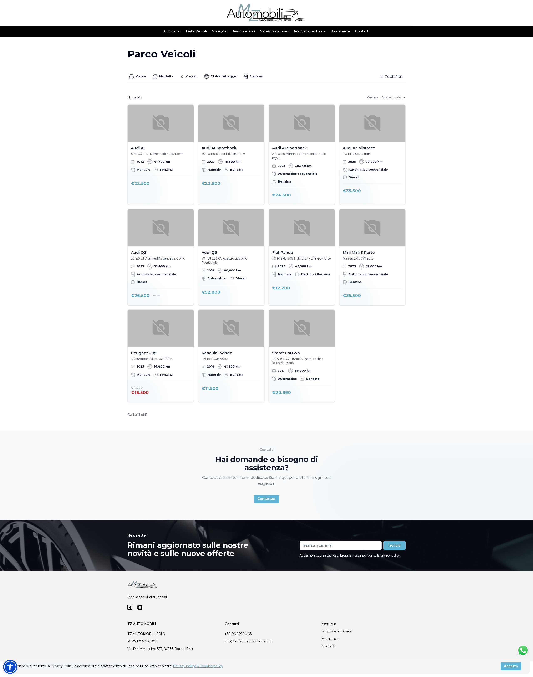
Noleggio (220, 31)
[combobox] (394, 97)
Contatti (362, 31)
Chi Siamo (172, 31)
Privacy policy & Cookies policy (198, 666)
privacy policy (390, 555)
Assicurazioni (244, 31)
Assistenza (340, 31)
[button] (10, 667)
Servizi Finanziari (274, 31)
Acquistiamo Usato (310, 31)
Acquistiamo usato (337, 631)
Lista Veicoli (196, 31)
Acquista (329, 624)
